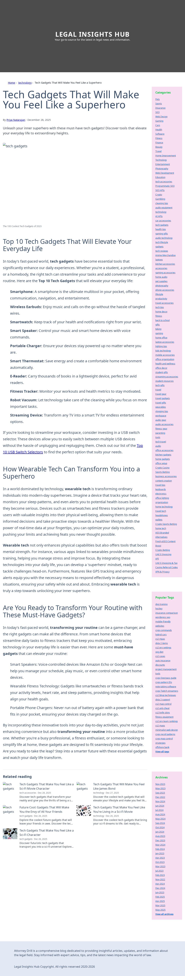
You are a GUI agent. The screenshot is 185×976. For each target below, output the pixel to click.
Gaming (159, 120)
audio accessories (164, 424)
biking (158, 329)
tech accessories (163, 181)
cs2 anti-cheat (162, 708)
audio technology (164, 237)
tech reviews (161, 250)
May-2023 (160, 788)
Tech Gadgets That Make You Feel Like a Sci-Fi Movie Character (47, 786)
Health (158, 129)
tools (157, 437)
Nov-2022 (160, 879)
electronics (160, 493)
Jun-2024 (159, 805)
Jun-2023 (159, 892)
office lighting (162, 498)
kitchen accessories (165, 263)
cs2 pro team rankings (166, 721)
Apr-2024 (160, 883)
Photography (161, 168)
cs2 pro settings (163, 647)
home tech (160, 528)
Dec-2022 (160, 797)
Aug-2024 (160, 814)
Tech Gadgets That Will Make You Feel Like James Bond (119, 786)
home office (161, 337)
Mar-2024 (160, 844)
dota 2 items (161, 643)
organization (161, 502)
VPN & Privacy (162, 571)
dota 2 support (162, 699)
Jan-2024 (159, 831)
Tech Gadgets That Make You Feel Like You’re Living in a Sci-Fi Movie (119, 809)
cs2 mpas (160, 638)
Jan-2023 (159, 853)
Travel (158, 151)
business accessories (166, 476)
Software (159, 133)
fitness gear (161, 428)
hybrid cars (161, 634)
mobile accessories (165, 355)
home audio (161, 276)
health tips (160, 229)
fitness (158, 316)
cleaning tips (161, 203)
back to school (162, 320)
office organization (164, 359)
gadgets (159, 246)
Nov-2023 (160, 784)
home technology (164, 506)
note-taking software (165, 686)
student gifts (161, 372)
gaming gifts (161, 233)
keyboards (160, 489)
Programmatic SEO (165, 185)
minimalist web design (166, 729)
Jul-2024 (159, 810)
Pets (157, 99)
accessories (161, 268)
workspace (160, 415)
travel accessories (164, 303)
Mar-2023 (160, 866)
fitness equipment (164, 716)
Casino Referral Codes (166, 567)
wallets (158, 519)
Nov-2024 (160, 801)
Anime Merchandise (165, 255)
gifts (157, 324)
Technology (161, 159)
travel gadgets (162, 398)
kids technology (163, 350)
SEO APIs (160, 190)
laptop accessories (164, 342)
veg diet (159, 651)
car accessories (163, 220)
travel (158, 389)
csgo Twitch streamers (166, 690)
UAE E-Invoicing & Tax (166, 563)
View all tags (162, 751)
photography (161, 285)
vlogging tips (161, 411)
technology (25, 82)
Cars (157, 125)
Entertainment (162, 164)
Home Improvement (165, 155)
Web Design (161, 116)
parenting (160, 433)
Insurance (160, 107)
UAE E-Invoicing (163, 554)
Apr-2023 (160, 857)
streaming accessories (166, 376)
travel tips (160, 485)
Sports (158, 103)
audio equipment (163, 207)
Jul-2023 (159, 870)
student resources (164, 381)
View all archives (164, 914)
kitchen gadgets (163, 454)
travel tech (160, 511)
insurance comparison (166, 612)
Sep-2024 (160, 823)
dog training (161, 604)
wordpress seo (162, 617)
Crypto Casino (162, 467)
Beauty (158, 146)
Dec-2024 (160, 888)
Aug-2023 (160, 836)
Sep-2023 (160, 792)
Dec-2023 (160, 840)
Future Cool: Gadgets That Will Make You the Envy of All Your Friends (44, 809)
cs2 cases (160, 656)
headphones (161, 515)
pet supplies (161, 281)
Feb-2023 (160, 875)
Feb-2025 (160, 896)
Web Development (164, 172)
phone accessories (164, 289)
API (157, 558)
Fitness (158, 138)
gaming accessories (165, 272)
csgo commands (163, 630)
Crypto (158, 194)
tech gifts (160, 385)
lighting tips (161, 346)
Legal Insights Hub (92, 34)
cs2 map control (163, 703)
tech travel (160, 441)
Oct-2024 (160, 827)
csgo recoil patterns (165, 734)
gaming (159, 333)
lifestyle (159, 294)
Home (11, 82)
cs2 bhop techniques (165, 695)
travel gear (160, 394)
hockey (158, 608)
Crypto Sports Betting (166, 524)
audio (158, 446)
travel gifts (160, 402)
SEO (157, 112)
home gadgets (162, 459)
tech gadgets (161, 224)
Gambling (160, 198)
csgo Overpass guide (165, 677)
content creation (163, 480)
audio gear (160, 420)
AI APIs (159, 216)
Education (160, 177)
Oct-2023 (160, 862)
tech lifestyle (161, 242)
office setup (161, 463)
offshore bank (162, 747)
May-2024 (160, 818)
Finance (159, 142)
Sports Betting (162, 472)
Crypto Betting (162, 550)
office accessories (164, 450)
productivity (161, 298)
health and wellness (165, 363)
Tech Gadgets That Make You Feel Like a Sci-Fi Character (47, 832)
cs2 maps (160, 725)
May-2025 (160, 909)
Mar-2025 (160, 905)
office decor (161, 368)
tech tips (159, 307)
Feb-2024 (160, 849)
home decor (161, 311)
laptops (159, 259)
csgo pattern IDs (163, 682)
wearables (160, 407)
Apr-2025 (160, 901)
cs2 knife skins (162, 712)
